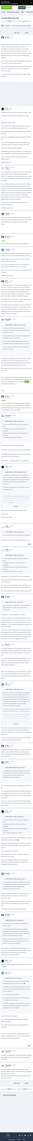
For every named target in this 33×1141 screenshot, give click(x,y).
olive (6, 683)
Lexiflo (6, 526)
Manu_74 (7, 167)
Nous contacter (11, 1139)
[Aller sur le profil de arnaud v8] (2, 250)
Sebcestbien (8, 319)
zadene (7, 761)
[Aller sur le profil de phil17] (2, 281)
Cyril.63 (7, 25)
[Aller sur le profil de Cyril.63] (2, 26)
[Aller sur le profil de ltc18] (2, 109)
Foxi (6, 972)
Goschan (7, 213)
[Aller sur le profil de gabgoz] (2, 746)
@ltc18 (26, 381)
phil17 (6, 281)
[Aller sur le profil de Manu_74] (2, 168)
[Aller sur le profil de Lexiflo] (2, 526)
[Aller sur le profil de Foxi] (2, 973)
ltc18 (6, 108)
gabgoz (7, 745)
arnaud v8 (7, 249)
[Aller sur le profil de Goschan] (2, 214)
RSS (24, 1139)
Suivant (27, 32)
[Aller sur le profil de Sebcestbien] (2, 319)
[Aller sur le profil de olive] (2, 684)
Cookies (19, 1139)
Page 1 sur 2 (16, 32)
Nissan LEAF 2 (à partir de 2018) (23, 25)
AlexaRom (7, 596)
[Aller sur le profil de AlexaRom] (2, 597)
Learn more (3, 2)
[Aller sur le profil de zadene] (2, 762)
